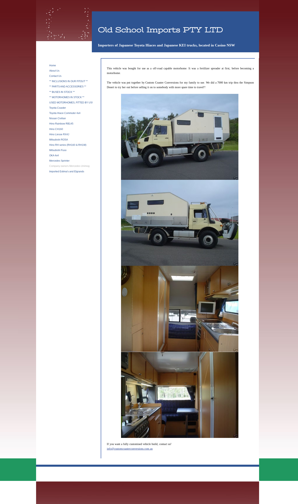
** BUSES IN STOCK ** (62, 92)
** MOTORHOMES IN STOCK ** (66, 97)
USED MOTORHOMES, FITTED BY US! (71, 102)
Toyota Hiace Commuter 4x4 (64, 113)
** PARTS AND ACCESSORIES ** (67, 86)
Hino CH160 (56, 129)
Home (52, 65)
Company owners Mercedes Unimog (69, 166)
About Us (54, 70)
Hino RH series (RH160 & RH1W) (67, 145)
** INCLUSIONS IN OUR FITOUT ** (68, 81)
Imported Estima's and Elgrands (66, 171)
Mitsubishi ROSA (58, 139)
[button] (179, 137)
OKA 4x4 (54, 155)
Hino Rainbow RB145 (61, 123)
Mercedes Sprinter (59, 160)
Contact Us (55, 76)
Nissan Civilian (57, 118)
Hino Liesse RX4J (59, 134)
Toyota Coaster (57, 107)
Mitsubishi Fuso (57, 150)
